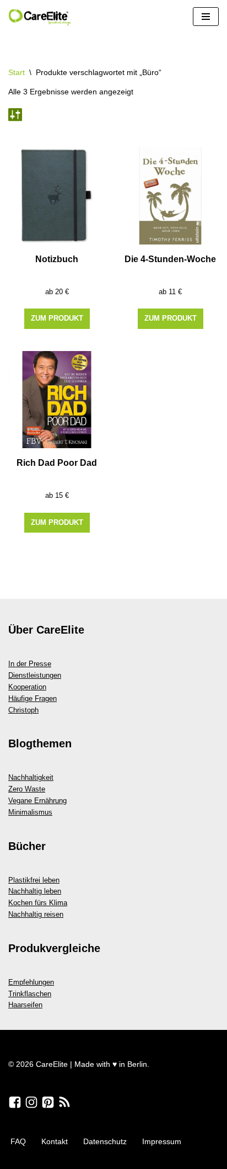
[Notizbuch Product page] (56, 196)
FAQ (18, 1141)
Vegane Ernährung (37, 800)
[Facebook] (14, 1102)
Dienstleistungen (34, 675)
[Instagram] (31, 1102)
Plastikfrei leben (34, 880)
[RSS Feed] (64, 1102)
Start (16, 72)
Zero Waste (26, 789)
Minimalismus (30, 812)
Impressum (161, 1141)
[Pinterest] (48, 1102)
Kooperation (27, 687)
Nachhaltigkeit (30, 777)
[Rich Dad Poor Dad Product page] (56, 399)
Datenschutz (105, 1141)
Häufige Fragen (32, 698)
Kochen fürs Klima (37, 903)
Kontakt (54, 1141)
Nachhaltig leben (34, 891)
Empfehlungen (31, 982)
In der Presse (29, 664)
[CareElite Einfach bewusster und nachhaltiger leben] (41, 17)
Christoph (23, 710)
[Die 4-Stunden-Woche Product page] (170, 196)
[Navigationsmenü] (206, 16)
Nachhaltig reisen (35, 914)
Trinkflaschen (29, 994)
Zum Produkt (57, 318)
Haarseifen (25, 1005)
